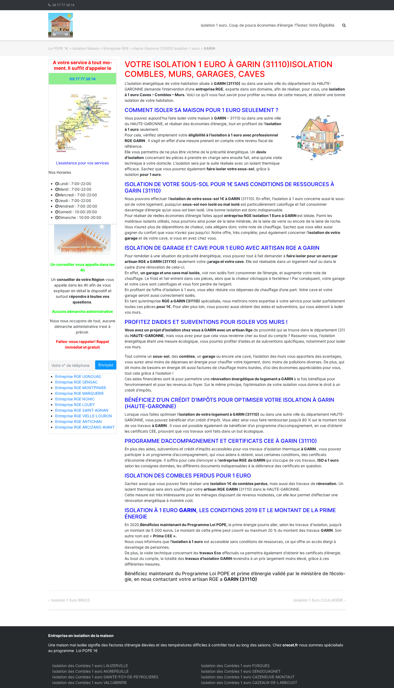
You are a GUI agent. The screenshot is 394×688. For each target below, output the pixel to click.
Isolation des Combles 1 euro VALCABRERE (89, 682)
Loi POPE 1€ (58, 48)
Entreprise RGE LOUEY (75, 404)
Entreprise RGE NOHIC (75, 399)
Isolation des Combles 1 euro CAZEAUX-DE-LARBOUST (249, 682)
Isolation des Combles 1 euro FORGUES (235, 665)
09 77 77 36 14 (63, 5)
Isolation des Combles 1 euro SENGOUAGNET (241, 671)
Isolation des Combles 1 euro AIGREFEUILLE (90, 671)
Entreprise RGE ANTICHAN (78, 421)
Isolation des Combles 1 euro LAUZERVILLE (90, 665)
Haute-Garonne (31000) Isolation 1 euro (166, 48)
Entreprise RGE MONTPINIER (80, 387)
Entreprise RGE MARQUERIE (79, 393)
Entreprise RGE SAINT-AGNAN (81, 410)
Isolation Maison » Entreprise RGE (100, 48)
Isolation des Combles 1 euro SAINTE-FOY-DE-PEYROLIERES (105, 677)
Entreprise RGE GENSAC (76, 382)
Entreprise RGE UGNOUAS (78, 376)
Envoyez (105, 365)
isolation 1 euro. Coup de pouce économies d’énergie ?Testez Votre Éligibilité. (268, 25)
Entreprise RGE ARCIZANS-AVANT (85, 427)
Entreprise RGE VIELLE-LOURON (83, 416)
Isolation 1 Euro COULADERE (318, 600)
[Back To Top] (380, 675)
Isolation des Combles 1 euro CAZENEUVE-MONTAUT (248, 677)
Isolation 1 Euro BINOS (70, 600)
